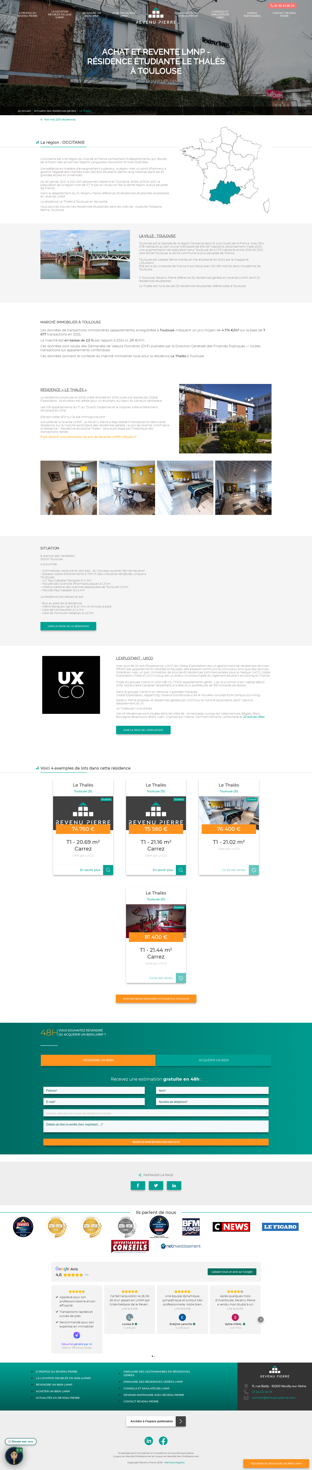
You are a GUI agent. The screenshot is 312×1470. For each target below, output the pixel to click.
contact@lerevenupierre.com (273, 1397)
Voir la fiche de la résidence (68, 626)
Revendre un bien (98, 1060)
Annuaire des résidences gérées (55, 110)
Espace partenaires (252, 14)
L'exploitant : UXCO (134, 658)
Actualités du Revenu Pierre (188, 14)
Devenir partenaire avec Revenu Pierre (154, 1395)
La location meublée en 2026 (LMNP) (59, 14)
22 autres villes (254, 717)
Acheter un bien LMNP (123, 14)
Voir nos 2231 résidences (60, 119)
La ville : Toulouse (157, 236)
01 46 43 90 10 (283, 5)
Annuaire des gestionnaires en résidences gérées (157, 1373)
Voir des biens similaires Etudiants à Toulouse (156, 998)
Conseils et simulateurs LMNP (220, 14)
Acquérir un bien (214, 1060)
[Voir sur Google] (129, 1317)
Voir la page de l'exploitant (143, 729)
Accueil (26, 110)
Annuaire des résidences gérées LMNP (153, 1381)
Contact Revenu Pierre (284, 14)
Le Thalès (85, 110)
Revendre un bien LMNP (92, 14)
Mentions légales (174, 1462)
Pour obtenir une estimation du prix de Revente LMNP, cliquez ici (88, 437)
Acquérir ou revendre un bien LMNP (276, 1463)
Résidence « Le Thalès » (63, 390)
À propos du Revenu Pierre (28, 14)
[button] (51, 1319)
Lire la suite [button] (130, 1308)
